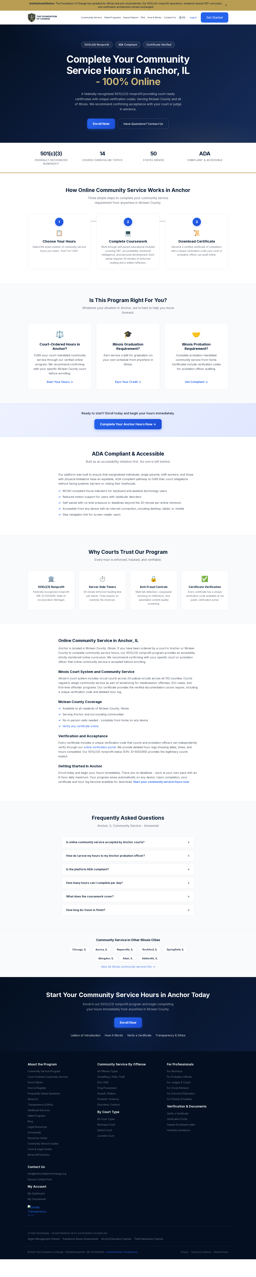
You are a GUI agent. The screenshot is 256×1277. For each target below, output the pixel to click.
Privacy (184, 1252)
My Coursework (37, 1199)
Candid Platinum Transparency (121, 1252)
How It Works (154, 17)
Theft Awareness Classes (148, 1238)
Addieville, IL (150, 958)
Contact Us (170, 17)
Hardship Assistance (178, 1130)
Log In (193, 17)
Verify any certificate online (81, 726)
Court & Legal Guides (40, 1149)
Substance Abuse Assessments (80, 1238)
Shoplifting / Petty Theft (111, 1076)
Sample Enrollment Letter (181, 1124)
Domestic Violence (108, 1099)
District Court (104, 1130)
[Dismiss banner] (226, 5)
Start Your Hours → (60, 382)
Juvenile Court (105, 1135)
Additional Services (39, 1110)
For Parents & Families (179, 1099)
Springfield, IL (175, 949)
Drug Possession (107, 1087)
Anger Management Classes (44, 1238)
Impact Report (130, 17)
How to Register (37, 1087)
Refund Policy (221, 1252)
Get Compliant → (196, 382)
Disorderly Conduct (108, 1104)
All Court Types (106, 1119)
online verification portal (100, 747)
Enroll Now (101, 124)
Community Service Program (44, 1071)
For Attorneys (174, 1071)
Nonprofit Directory (39, 1154)
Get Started (214, 17)
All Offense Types (107, 1071)
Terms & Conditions (201, 1252)
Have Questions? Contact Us (143, 124)
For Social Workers (178, 1087)
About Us (33, 1099)
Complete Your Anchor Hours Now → (128, 424)
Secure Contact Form (40, 1179)
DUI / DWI (102, 1082)
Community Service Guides (43, 1143)
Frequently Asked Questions (44, 1093)
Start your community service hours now (161, 782)
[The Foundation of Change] (40, 1215)
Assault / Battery (106, 1093)
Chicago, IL (79, 949)
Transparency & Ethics (170, 1035)
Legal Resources (37, 1126)
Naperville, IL (125, 949)
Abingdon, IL (106, 958)
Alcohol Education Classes (116, 1238)
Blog (30, 1121)
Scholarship (34, 1132)
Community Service (91, 17)
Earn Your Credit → (128, 382)
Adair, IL (128, 958)
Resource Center (37, 1138)
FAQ (143, 17)
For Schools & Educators (181, 1093)
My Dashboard (36, 1193)
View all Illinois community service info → (128, 966)
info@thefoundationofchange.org (47, 1173)
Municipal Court (106, 1124)
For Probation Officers (179, 1076)
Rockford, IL (149, 949)
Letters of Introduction (85, 1035)
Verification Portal (177, 1119)
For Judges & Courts (179, 1082)
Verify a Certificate (139, 1035)
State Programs (112, 17)
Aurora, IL (101, 949)
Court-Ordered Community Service (48, 1076)
